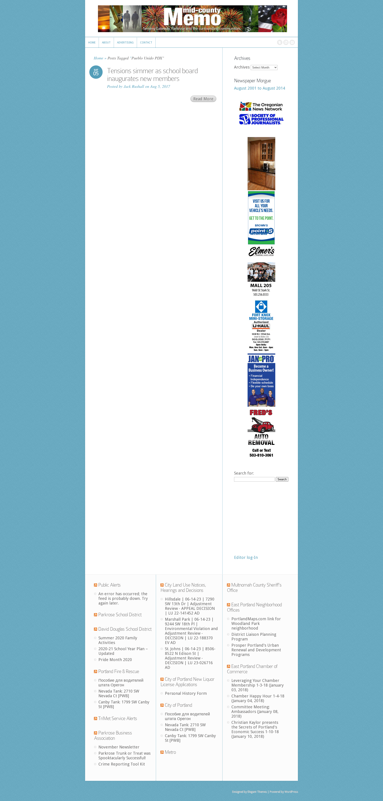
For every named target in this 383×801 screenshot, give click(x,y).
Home (98, 58)
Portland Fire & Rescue (118, 671)
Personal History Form (186, 693)
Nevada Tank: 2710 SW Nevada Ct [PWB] (118, 693)
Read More (203, 98)
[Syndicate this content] (95, 585)
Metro (170, 752)
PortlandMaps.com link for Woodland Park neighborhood (256, 623)
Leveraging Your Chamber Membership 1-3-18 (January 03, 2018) (257, 685)
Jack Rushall (134, 86)
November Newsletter (118, 747)
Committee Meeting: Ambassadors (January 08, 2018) (255, 712)
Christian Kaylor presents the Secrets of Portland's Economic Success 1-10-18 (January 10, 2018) (255, 729)
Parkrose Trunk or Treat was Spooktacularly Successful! (124, 755)
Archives (242, 67)
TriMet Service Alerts (117, 718)
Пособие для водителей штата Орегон (120, 682)
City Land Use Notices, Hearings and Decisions (183, 587)
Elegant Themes (257, 791)
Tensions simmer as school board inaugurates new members (152, 74)
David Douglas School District (124, 629)
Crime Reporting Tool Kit (121, 764)
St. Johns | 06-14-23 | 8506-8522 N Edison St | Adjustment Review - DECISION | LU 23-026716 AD (190, 658)
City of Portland (178, 705)
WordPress (291, 791)
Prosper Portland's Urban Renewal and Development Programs (256, 650)
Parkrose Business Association (113, 735)
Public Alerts (109, 585)
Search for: (244, 473)
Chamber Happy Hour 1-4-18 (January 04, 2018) (257, 698)
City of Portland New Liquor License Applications (187, 681)
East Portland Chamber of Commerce (252, 669)
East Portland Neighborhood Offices (254, 607)
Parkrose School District (119, 614)
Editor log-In (246, 557)
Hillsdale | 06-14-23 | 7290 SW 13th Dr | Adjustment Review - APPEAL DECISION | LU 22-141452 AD (190, 606)
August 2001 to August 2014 (259, 88)
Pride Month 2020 (115, 659)
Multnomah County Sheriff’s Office (254, 587)
